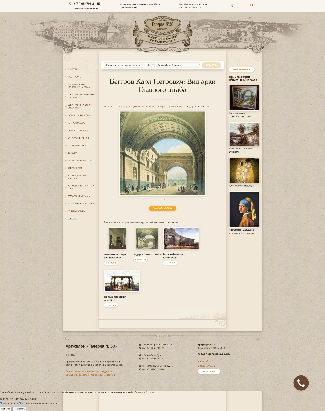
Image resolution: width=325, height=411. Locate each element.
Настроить (19, 408)
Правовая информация (80, 196)
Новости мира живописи (81, 203)
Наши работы (74, 76)
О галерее (72, 69)
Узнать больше (146, 392)
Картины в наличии (78, 130)
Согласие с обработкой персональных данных (90, 374)
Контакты (72, 218)
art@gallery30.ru (206, 365)
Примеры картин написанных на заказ (79, 85)
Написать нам (209, 371)
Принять (5, 408)
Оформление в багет (78, 145)
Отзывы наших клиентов (80, 160)
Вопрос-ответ (75, 168)
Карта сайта (204, 361)
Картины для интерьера (80, 115)
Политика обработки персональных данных (89, 371)
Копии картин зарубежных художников (81, 96)
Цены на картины (76, 211)
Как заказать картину (78, 138)
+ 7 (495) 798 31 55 (87, 4)
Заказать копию (162, 208)
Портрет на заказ (76, 122)
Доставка (72, 153)
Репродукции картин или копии (81, 187)
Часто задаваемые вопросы (77, 177)
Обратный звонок (241, 69)
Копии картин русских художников (79, 106)
